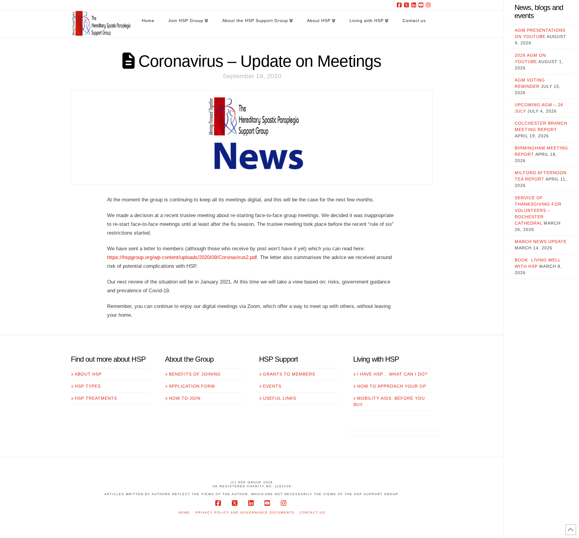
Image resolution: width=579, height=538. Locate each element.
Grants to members (289, 374)
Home (184, 512)
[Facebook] (400, 5)
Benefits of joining (195, 374)
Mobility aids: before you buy (389, 401)
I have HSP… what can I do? (392, 374)
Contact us (312, 512)
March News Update (541, 241)
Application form (192, 386)
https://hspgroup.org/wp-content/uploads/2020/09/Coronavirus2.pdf (182, 257)
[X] (407, 5)
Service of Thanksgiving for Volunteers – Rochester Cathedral (538, 210)
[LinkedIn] (414, 5)
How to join (185, 398)
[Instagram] (429, 5)
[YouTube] (422, 5)
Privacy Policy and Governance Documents (244, 512)
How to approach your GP (391, 386)
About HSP (88, 374)
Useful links (279, 398)
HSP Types (88, 386)
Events (272, 386)
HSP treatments (96, 398)
